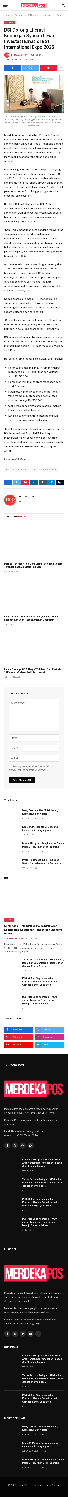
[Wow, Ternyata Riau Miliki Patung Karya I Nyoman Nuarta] (11, 814)
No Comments (14, 60)
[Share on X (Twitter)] (30, 68)
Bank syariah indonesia (18, 469)
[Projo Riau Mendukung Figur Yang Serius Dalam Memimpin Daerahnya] (11, 863)
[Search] (63, 5)
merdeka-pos (21, 55)
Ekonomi (9, 23)
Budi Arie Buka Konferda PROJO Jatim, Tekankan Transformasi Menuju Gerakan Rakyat (39, 1000)
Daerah (9, 920)
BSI (35, 469)
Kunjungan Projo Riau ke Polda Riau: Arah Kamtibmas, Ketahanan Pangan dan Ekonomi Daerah (33, 929)
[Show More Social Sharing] (61, 68)
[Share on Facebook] (12, 68)
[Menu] (5, 5)
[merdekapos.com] (34, 5)
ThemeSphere (52, 1485)
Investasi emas (49, 469)
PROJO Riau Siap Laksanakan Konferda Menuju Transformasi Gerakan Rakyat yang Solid (39, 981)
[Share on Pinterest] (48, 68)
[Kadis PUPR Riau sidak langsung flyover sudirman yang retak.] (11, 830)
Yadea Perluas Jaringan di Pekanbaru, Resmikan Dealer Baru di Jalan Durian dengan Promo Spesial (43, 962)
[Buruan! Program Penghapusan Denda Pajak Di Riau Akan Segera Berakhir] (11, 847)
